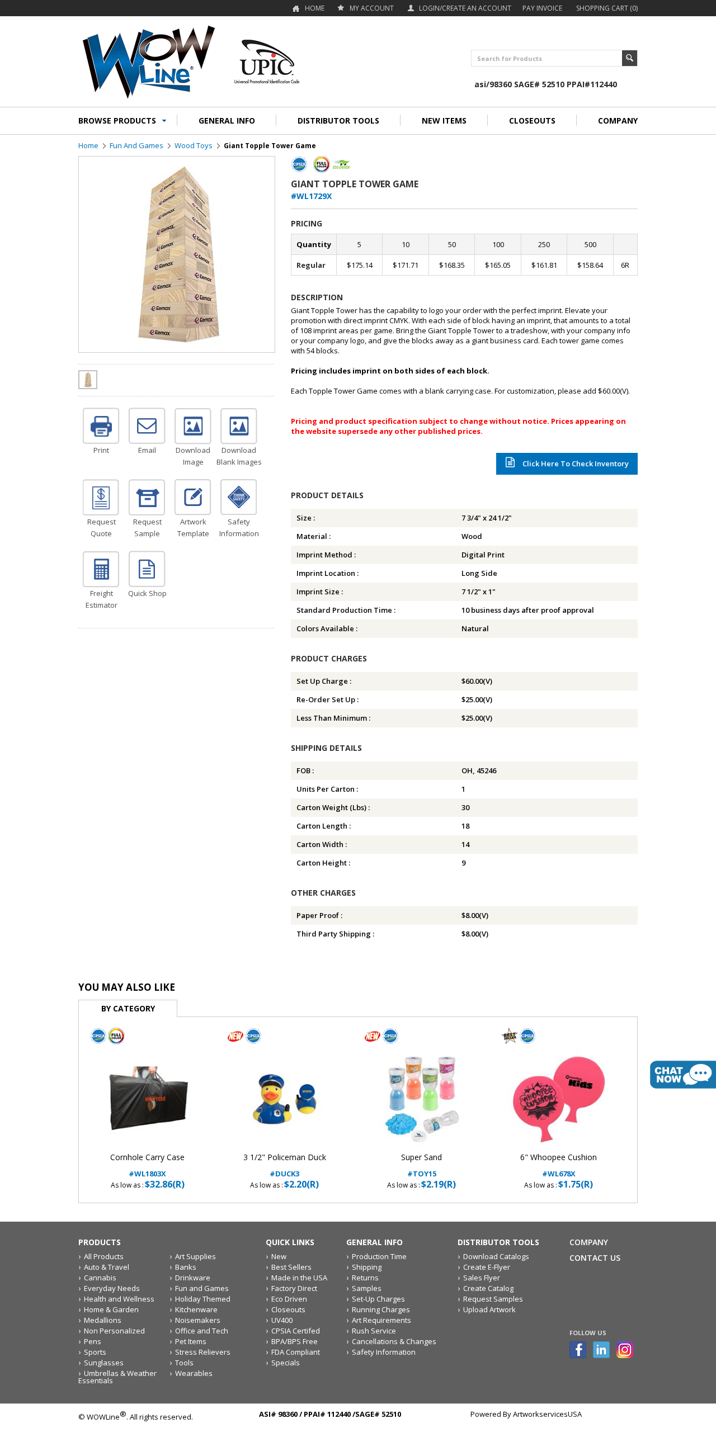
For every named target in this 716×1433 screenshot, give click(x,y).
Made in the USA (299, 1278)
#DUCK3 (284, 1165)
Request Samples (493, 1299)
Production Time (379, 1256)
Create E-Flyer (486, 1267)
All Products (104, 1256)
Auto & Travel (106, 1267)
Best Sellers (291, 1267)
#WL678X (558, 1165)
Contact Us (594, 1257)
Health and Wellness (119, 1299)
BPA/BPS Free (294, 1341)
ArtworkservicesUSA (547, 1414)
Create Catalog (488, 1288)
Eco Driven (289, 1299)
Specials (285, 1363)
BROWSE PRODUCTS (117, 120)
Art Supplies (195, 1256)
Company (588, 1242)
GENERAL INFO (227, 120)
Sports (95, 1352)
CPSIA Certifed (295, 1331)
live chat (683, 1075)
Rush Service (374, 1331)
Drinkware (192, 1278)
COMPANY (618, 120)
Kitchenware (196, 1309)
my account (372, 8)
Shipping (366, 1267)
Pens (92, 1341)
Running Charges (381, 1309)
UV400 (282, 1320)
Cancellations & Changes (394, 1341)
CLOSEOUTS (532, 120)
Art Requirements (381, 1320)
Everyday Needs (112, 1288)
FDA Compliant (295, 1352)
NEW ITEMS (444, 120)
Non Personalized (114, 1331)
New (278, 1256)
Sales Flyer (481, 1278)
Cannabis (100, 1278)
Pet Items (190, 1341)
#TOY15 (421, 1165)
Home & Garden (111, 1309)
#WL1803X (147, 1165)
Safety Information (384, 1352)
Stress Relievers (202, 1352)
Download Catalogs (496, 1256)
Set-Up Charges (378, 1299)
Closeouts (288, 1309)
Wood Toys (194, 145)
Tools (184, 1363)
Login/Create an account (465, 8)
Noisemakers (197, 1320)
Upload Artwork (489, 1309)
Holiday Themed (202, 1299)
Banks (185, 1267)
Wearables (194, 1373)
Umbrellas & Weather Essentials (117, 1376)
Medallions (102, 1320)
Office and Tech (201, 1331)
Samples (366, 1288)
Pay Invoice (542, 8)
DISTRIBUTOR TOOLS (338, 120)
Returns (365, 1278)
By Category (128, 1008)
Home (314, 8)
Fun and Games (136, 145)
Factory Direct (294, 1288)
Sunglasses (104, 1363)
